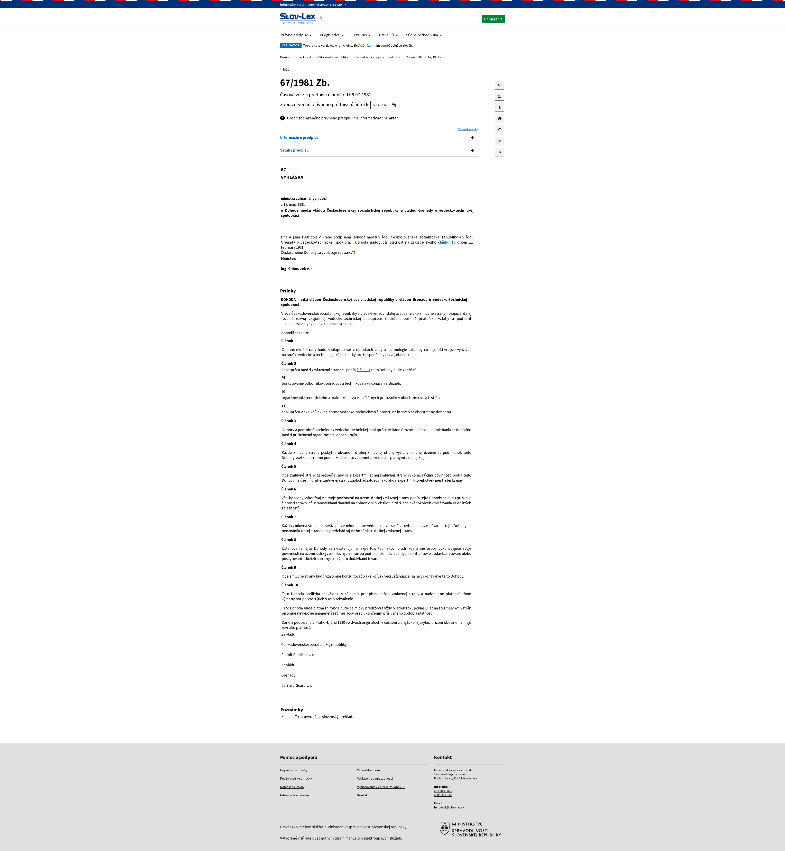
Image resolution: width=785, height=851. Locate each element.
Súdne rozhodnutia (422, 35)
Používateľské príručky (296, 778)
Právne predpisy (294, 35)
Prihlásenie (493, 19)
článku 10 (446, 242)
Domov (285, 57)
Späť (286, 69)
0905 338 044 (443, 795)
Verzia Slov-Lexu (368, 770)
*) (353, 252)
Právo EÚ (386, 35)
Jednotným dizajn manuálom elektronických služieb (358, 838)
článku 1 (363, 369)
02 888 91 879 (443, 791)
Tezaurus (359, 35)
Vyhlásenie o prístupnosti (375, 778)
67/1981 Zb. (436, 57)
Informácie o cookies (294, 795)
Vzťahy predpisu (294, 150)
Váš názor (366, 45)
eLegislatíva (330, 35)
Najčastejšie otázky (293, 770)
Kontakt (363, 795)
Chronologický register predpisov (376, 57)
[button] (499, 85)
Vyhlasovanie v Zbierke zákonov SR (381, 787)
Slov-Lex (336, 4)
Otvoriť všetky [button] (468, 129)
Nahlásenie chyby (292, 787)
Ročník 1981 (414, 57)
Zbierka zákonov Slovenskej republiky (322, 57)
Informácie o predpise (299, 137)
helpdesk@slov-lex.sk (449, 807)
